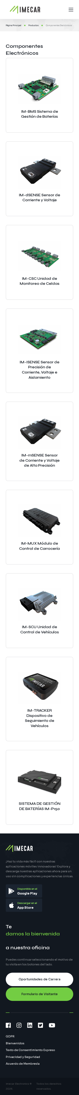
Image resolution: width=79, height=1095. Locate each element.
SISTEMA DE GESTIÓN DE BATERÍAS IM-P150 (39, 806)
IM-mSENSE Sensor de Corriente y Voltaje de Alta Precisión (39, 460)
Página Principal (13, 25)
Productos (33, 25)
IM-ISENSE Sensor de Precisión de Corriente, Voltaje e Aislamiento (39, 370)
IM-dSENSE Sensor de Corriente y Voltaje (39, 197)
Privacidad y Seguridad (23, 1057)
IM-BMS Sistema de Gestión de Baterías (39, 114)
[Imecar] (25, 9)
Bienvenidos (15, 1043)
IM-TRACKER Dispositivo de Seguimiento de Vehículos (39, 718)
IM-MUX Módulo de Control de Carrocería (39, 546)
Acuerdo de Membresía (23, 1063)
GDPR (10, 1036)
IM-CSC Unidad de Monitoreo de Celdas (39, 281)
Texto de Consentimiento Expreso (30, 1050)
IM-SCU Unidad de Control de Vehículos (39, 629)
